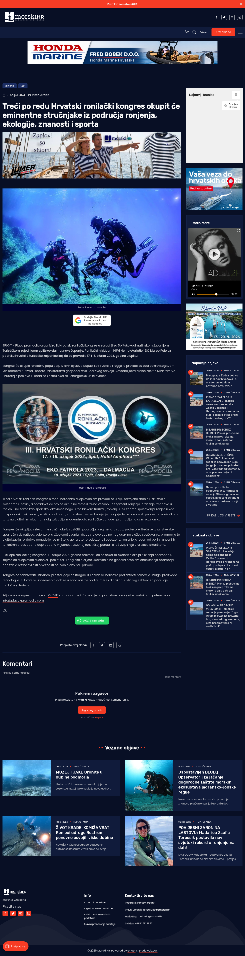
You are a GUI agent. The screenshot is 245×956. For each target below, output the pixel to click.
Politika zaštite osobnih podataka (97, 916)
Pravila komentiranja (16, 673)
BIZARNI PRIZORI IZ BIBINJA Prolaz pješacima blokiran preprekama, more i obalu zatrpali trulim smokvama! (223, 436)
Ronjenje (9, 85)
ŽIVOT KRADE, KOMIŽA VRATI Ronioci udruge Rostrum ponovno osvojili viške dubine (84, 832)
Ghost (132, 951)
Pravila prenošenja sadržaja (100, 924)
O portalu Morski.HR (95, 902)
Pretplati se (223, 32)
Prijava (204, 32)
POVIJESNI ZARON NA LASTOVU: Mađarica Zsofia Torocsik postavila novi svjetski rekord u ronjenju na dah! (206, 837)
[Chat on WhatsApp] (92, 621)
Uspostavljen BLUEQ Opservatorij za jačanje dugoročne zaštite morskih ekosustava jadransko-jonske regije (207, 782)
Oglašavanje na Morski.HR (99, 908)
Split (22, 85)
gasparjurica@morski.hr (156, 909)
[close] (241, 4)
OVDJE (53, 595)
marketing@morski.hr (150, 916)
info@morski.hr (145, 902)
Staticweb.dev (148, 951)
